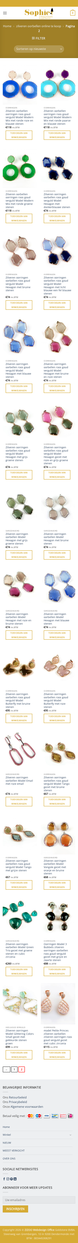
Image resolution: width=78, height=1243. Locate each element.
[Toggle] (70, 1135)
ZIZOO (29, 1230)
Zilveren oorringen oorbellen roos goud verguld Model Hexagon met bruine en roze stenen (56, 370)
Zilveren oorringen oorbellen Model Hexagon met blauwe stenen (56, 618)
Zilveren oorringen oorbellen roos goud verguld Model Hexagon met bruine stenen (18, 284)
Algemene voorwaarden (27, 1107)
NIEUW (7, 1142)
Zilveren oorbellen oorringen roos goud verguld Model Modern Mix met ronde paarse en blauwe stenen (58, 117)
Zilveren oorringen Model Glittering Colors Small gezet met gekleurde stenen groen (20, 1037)
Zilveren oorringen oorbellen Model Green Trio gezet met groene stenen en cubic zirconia (20, 950)
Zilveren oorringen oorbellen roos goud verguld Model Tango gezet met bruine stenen (56, 784)
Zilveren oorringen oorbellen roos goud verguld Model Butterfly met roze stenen (56, 700)
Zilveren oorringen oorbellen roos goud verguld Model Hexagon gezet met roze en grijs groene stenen (56, 455)
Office (51, 1230)
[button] (5, 13)
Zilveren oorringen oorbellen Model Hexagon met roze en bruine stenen (18, 618)
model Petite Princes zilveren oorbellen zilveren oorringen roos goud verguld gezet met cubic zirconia (58, 1037)
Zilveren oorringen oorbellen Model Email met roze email (19, 780)
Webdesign (40, 1230)
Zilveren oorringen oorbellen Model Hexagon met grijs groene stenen (17, 538)
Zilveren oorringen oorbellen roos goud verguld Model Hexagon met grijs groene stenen (18, 454)
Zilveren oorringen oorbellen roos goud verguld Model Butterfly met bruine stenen (18, 700)
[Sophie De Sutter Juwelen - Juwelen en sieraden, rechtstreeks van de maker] (39, 13)
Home (7, 26)
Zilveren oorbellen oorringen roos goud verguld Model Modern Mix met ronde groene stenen (20, 201)
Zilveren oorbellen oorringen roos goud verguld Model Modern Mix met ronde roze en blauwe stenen (20, 117)
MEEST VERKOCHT (14, 1150)
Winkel (7, 1134)
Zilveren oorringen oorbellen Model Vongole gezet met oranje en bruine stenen (55, 867)
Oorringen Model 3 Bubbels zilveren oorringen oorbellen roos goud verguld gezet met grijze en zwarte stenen (56, 952)
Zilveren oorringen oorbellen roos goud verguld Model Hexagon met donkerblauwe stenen (57, 201)
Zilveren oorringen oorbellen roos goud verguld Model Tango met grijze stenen (18, 865)
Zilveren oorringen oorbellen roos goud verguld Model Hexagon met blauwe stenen (18, 370)
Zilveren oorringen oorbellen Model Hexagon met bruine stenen (56, 538)
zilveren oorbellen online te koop (38, 26)
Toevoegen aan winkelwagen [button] (18, 135)
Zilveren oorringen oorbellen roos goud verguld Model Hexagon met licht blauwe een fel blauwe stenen (57, 285)
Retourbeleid (18, 1097)
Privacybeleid (18, 1102)
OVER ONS (9, 1158)
